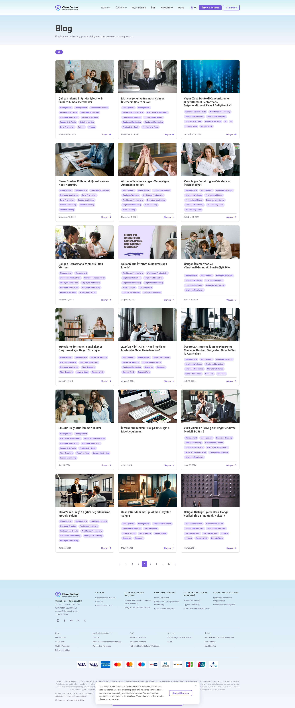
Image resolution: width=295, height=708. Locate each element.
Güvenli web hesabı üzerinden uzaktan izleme (138, 602)
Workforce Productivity (133, 112)
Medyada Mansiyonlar (102, 633)
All (59, 52)
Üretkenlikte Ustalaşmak (224, 604)
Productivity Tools (90, 117)
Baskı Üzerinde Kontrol (164, 608)
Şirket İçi (99, 602)
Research (149, 367)
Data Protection (87, 122)
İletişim (208, 633)
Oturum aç (231, 7)
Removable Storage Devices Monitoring (166, 603)
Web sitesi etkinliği (192, 600)
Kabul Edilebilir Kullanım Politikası (144, 646)
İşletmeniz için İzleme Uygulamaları (222, 599)
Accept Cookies (181, 693)
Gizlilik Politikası (62, 646)
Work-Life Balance (99, 358)
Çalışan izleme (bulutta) (105, 598)
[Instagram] (57, 620)
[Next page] (175, 564)
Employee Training (224, 438)
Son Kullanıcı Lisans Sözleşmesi (219, 637)
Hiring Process (151, 529)
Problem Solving (87, 205)
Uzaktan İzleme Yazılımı (134, 594)
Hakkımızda (60, 637)
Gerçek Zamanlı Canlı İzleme (137, 607)
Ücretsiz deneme (210, 7)
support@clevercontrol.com (66, 611)
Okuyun (104, 134)
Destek (170, 633)
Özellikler (120, 7)
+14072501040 (61, 614)
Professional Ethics (99, 108)
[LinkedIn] (78, 620)
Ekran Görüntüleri (161, 598)
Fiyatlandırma (139, 7)
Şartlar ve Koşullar (138, 642)
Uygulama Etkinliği (192, 604)
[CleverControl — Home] (66, 8)
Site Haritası (210, 642)
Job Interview (145, 533)
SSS (132, 633)
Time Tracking (151, 205)
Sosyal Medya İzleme (226, 592)
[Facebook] (64, 620)
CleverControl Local (103, 605)
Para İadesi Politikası (102, 646)
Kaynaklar (166, 7)
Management (65, 108)
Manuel (96, 637)
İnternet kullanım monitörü (195, 594)
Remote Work (191, 126)
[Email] (84, 620)
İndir (153, 7)
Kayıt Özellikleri (164, 592)
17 (169, 564)
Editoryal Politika (62, 650)
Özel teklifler (210, 646)
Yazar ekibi (60, 642)
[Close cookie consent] (196, 686)
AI (225, 122)
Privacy (81, 127)
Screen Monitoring (86, 200)
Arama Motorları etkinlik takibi (197, 608)
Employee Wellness (161, 190)
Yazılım (104, 7)
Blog (57, 633)
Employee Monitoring (90, 112)
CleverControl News (131, 293)
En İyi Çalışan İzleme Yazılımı (180, 637)
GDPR (170, 642)
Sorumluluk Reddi (138, 637)
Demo (181, 7)
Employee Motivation (132, 117)
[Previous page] (120, 564)
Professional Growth (214, 443)
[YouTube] (71, 620)
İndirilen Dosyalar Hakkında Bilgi (107, 642)
